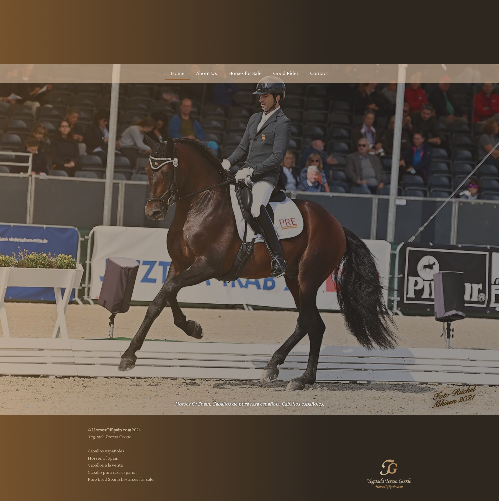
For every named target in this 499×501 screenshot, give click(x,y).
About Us (206, 73)
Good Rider (286, 73)
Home (178, 73)
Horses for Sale (245, 73)
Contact (319, 73)
